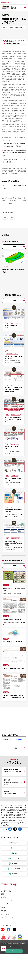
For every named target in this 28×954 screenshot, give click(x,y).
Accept (14, 951)
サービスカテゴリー (7, 891)
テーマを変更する (18, 739)
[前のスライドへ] (2, 259)
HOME (6, 40)
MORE (14, 247)
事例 (2, 894)
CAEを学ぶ (13, 40)
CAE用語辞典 (21, 40)
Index (3, 948)
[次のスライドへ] (26, 259)
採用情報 (3, 911)
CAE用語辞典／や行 (10, 41)
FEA (12, 217)
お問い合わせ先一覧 (7, 917)
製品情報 (3, 897)
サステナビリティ (6, 903)
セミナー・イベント (6, 900)
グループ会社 (5, 914)
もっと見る (14, 748)
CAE (5, 217)
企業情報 (3, 908)
